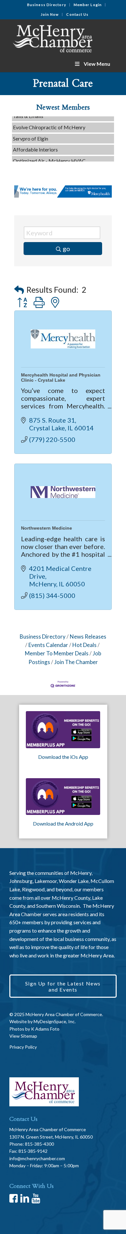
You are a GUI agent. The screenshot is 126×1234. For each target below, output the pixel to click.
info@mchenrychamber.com (37, 1158)
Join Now (50, 14)
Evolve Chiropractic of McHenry (49, 124)
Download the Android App (63, 823)
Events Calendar (48, 644)
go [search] (66, 248)
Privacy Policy (23, 1047)
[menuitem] (47, 4)
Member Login (88, 5)
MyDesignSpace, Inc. (55, 1021)
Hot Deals (84, 644)
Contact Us (77, 14)
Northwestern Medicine (46, 528)
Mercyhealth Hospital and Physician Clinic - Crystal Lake (60, 377)
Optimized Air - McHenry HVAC (49, 157)
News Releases (88, 636)
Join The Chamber (76, 662)
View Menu (97, 64)
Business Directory (46, 5)
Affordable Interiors (35, 146)
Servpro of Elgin (30, 135)
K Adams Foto (45, 1029)
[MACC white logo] (52, 37)
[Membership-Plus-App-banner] (63, 729)
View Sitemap (23, 1036)
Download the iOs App (63, 757)
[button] (19, 289)
